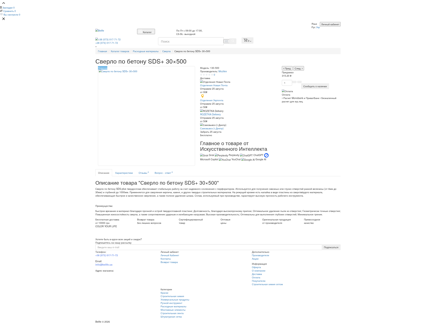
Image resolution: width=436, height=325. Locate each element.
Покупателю (259, 280)
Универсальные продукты (175, 299)
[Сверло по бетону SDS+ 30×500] (146, 116)
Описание (103, 172)
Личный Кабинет (170, 255)
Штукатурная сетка (171, 316)
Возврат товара (169, 262)
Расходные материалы (173, 306)
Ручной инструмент (171, 303)
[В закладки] (299, 82)
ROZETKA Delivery (210, 114)
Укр (318, 27)
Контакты (166, 258)
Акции (255, 258)
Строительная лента (172, 313)
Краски (164, 292)
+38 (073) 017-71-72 (106, 42)
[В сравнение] (294, 82)
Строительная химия (172, 296)
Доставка (257, 274)
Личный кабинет (330, 24)
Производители (260, 255)
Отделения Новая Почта (214, 85)
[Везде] (226, 41)
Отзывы (144, 172)
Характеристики (124, 172)
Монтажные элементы (173, 309)
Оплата (256, 277)
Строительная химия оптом (267, 284)
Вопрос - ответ (164, 172)
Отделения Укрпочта (211, 100)
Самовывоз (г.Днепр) (212, 128)
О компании (258, 270)
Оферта (256, 267)
